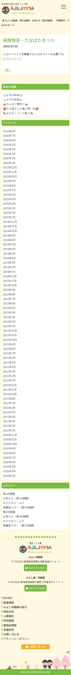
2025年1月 (9, 217)
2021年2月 (9, 426)
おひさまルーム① (13, 503)
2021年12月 (10, 385)
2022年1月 (9, 380)
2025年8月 (9, 186)
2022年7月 (9, 353)
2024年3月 (9, 262)
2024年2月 (9, 267)
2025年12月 (10, 167)
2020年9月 (9, 448)
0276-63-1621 (37, 588)
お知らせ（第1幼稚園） (17, 498)
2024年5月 (9, 254)
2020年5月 (9, 466)
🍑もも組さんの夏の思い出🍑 (21, 108)
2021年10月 (10, 394)
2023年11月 (10, 281)
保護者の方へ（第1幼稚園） (19, 507)
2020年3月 (9, 476)
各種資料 (8, 630)
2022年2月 (9, 376)
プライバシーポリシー (16, 639)
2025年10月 (10, 176)
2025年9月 (9, 181)
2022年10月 (10, 340)
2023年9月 (9, 290)
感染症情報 (10, 625)
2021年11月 (10, 390)
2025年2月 (9, 213)
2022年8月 (9, 349)
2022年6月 (9, 358)
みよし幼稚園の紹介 (15, 607)
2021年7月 (9, 403)
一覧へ (7, 70)
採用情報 (8, 620)
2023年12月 (10, 276)
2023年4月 (9, 312)
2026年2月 (9, 158)
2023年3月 (9, 317)
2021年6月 (9, 408)
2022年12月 (10, 330)
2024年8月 (9, 240)
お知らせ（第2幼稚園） (17, 516)
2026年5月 (9, 145)
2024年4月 (9, 258)
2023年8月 (9, 294)
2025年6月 (9, 194)
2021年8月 (9, 398)
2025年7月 (9, 190)
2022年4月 (9, 367)
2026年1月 (9, 163)
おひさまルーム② (13, 521)
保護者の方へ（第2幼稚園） (19, 525)
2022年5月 (9, 362)
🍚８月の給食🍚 (13, 95)
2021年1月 (9, 430)
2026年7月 (9, 136)
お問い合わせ (11, 634)
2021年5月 (9, 412)
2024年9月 (9, 235)
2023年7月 (9, 299)
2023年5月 (9, 308)
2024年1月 (9, 272)
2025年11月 (10, 172)
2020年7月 (9, 458)
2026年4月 (9, 149)
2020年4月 (9, 471)
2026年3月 (9, 154)
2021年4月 (9, 417)
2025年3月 (9, 208)
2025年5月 (9, 199)
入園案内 (8, 616)
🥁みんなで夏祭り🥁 (15, 104)
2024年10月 (10, 231)
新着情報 (8, 602)
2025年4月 (9, 204)
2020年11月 (10, 439)
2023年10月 (10, 285)
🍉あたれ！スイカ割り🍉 (18, 113)
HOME (7, 598)
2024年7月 (9, 244)
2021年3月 (9, 421)
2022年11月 (10, 335)
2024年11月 (10, 226)
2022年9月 (9, 344)
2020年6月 (9, 462)
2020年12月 (10, 435)
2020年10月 (10, 444)
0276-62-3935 (37, 568)
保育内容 (8, 612)
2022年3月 (9, 371)
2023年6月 (9, 303)
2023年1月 (9, 326)
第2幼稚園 (9, 512)
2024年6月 (9, 249)
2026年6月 (9, 140)
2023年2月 (9, 322)
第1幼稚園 (9, 494)
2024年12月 (10, 222)
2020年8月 (9, 453)
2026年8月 (9, 131)
